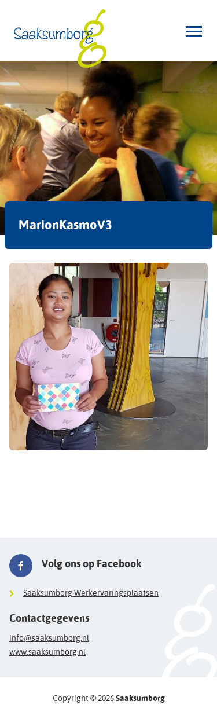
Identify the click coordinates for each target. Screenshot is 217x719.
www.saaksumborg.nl (47, 651)
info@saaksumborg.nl (49, 638)
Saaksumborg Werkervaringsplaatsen (91, 592)
